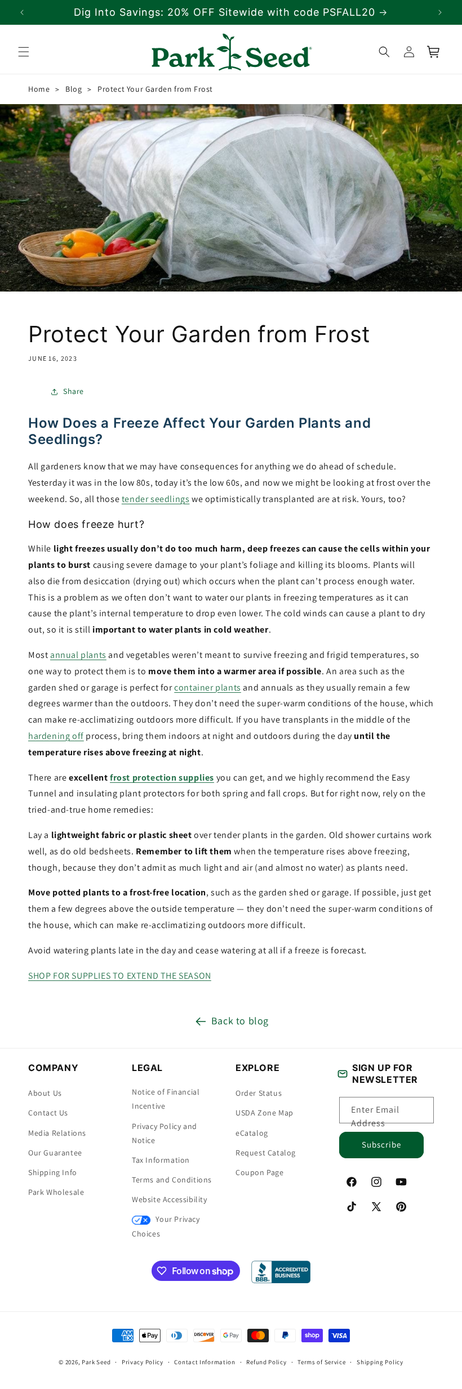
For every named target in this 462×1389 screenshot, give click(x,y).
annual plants (78, 655)
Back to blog (240, 1020)
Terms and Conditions (172, 1180)
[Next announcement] (440, 12)
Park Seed (96, 1362)
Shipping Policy (380, 1362)
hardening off (56, 736)
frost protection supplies (162, 777)
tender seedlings (156, 499)
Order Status (259, 1093)
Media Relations (57, 1133)
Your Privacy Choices (166, 1226)
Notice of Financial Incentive (165, 1099)
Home (39, 89)
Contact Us (48, 1113)
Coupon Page (260, 1172)
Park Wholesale (56, 1192)
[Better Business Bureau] (280, 1272)
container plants (207, 687)
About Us (45, 1093)
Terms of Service (321, 1362)
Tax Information (161, 1160)
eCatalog (252, 1133)
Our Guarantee (55, 1153)
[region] (231, 12)
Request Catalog (266, 1153)
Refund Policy (266, 1362)
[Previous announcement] (22, 12)
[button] (23, 51)
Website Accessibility (169, 1199)
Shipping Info (52, 1172)
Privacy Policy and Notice (164, 1133)
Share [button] (73, 391)
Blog (73, 89)
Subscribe (381, 1144)
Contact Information (204, 1362)
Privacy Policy (142, 1362)
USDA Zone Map (265, 1113)
